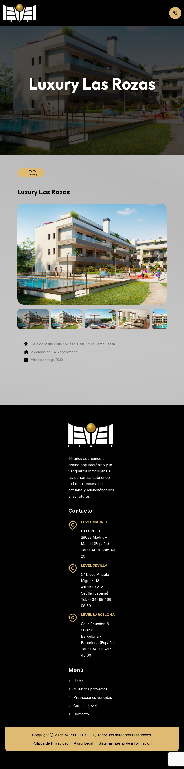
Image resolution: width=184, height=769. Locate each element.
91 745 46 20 (175, 13)
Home (78, 681)
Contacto (81, 714)
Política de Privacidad (50, 743)
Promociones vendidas (92, 697)
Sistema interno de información (125, 743)
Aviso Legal (83, 743)
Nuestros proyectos (90, 689)
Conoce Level (85, 705)
